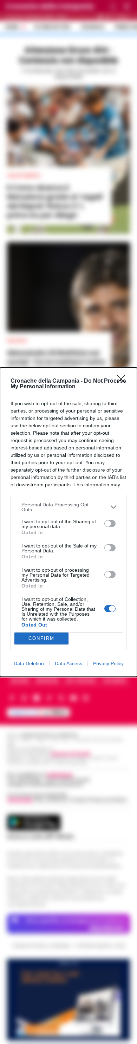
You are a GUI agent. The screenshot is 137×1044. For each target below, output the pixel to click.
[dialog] (68, 522)
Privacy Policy (108, 663)
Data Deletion (29, 663)
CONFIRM (41, 638)
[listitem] (68, 507)
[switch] (110, 523)
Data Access (68, 663)
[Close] (123, 381)
